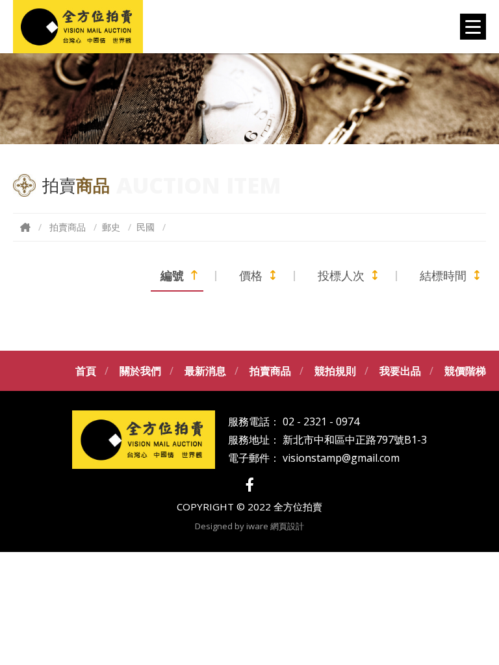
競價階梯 (465, 371)
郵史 (111, 227)
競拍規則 (335, 371)
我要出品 (400, 371)
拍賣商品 (67, 227)
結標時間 (443, 275)
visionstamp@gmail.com (341, 458)
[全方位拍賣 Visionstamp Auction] (78, 26)
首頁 (85, 371)
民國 (145, 227)
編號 (172, 275)
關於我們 (140, 371)
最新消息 (205, 371)
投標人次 (341, 275)
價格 (250, 275)
